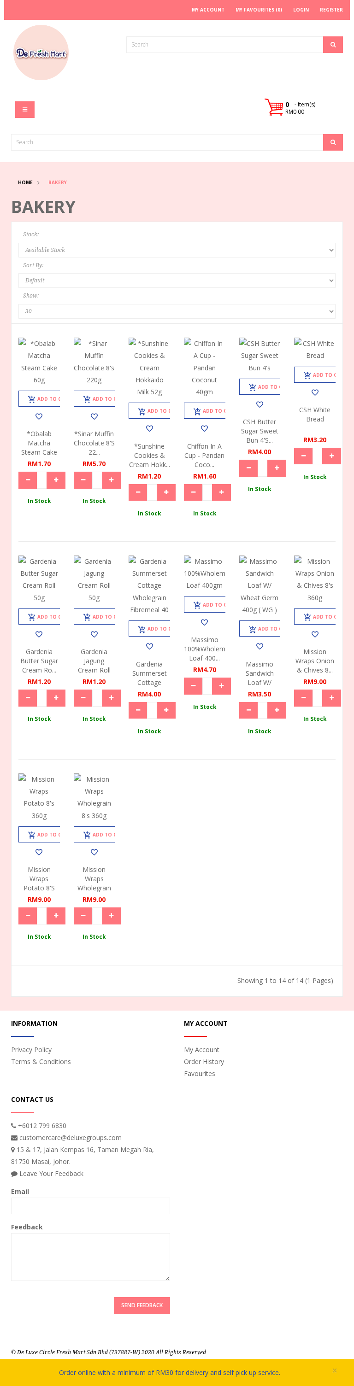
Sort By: (33, 265)
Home (25, 182)
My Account (201, 1049)
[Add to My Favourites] (39, 416)
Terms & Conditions (41, 1061)
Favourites (199, 1073)
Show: (31, 295)
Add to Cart (54, 399)
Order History (204, 1061)
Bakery (57, 182)
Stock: (31, 234)
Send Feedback (142, 1305)
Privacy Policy (31, 1049)
